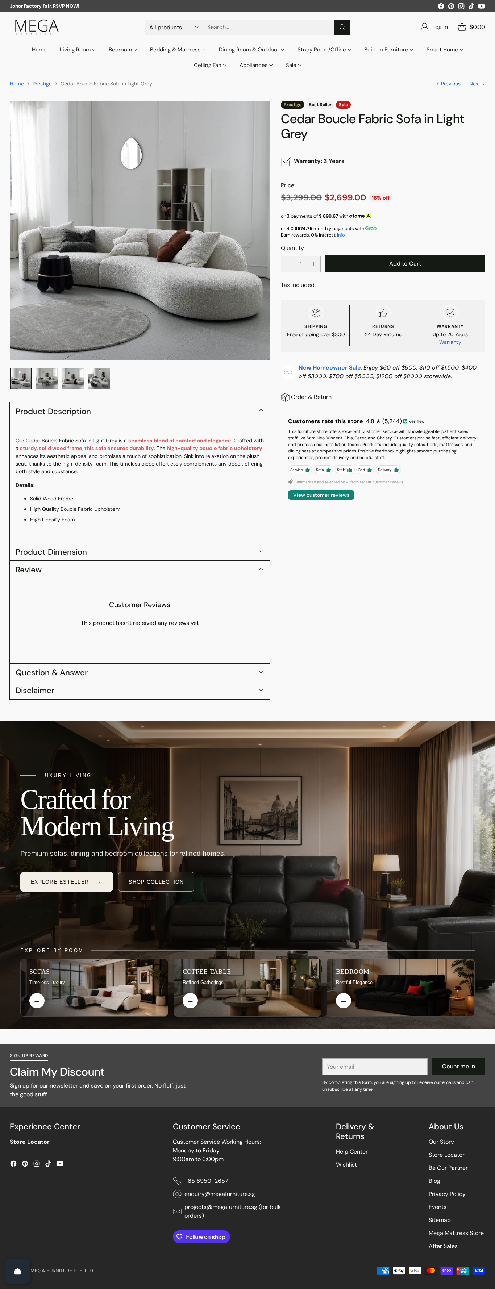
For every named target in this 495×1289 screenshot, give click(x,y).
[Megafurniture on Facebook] (441, 7)
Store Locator (447, 1155)
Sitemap (440, 1220)
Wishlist (346, 1164)
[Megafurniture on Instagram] (461, 7)
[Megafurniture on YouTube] (481, 7)
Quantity (292, 248)
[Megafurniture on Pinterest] (451, 7)
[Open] (17, 1271)
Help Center (352, 1151)
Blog (434, 1181)
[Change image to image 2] (47, 378)
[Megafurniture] (37, 27)
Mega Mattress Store (456, 1233)
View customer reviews (321, 495)
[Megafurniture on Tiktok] (471, 7)
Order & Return (311, 397)
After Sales (443, 1246)
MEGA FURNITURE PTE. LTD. (62, 1270)
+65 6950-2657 (206, 1181)
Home (17, 83)
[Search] (342, 27)
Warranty (450, 342)
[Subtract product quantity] (287, 264)
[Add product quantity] (313, 264)
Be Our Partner (448, 1168)
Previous (451, 83)
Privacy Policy (447, 1194)
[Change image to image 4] (99, 378)
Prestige (42, 83)
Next (475, 83)
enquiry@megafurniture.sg (219, 1194)
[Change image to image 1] (21, 378)
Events (437, 1207)
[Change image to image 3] (73, 378)
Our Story (441, 1142)
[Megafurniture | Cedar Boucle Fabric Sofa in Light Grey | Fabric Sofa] (140, 230)
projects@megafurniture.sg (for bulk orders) (232, 1211)
